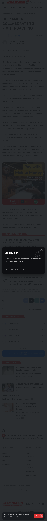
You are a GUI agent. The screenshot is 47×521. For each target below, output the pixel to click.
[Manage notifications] (41, 516)
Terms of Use (15, 516)
